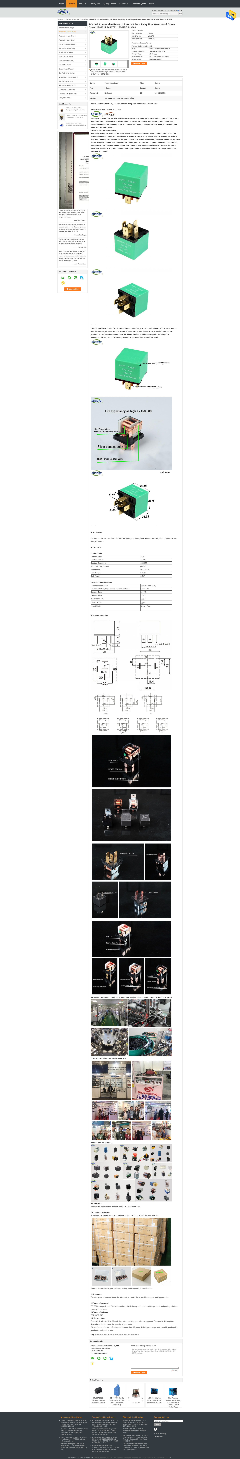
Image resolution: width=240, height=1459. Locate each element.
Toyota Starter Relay (66, 56)
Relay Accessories (65, 98)
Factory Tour (95, 4)
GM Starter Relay (64, 65)
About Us (82, 4)
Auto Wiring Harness (66, 81)
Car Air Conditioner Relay (67, 44)
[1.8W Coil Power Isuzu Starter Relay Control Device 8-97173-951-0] (62, 117)
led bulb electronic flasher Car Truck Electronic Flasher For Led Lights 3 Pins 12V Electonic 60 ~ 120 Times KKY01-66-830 (135, 1438)
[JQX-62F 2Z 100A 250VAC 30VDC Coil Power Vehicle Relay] (154, 1390)
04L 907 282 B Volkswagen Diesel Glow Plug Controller (98, 1400)
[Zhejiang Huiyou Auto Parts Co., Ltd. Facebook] (155, 1429)
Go (180, 13)
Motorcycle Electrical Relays (68, 77)
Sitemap (163, 1434)
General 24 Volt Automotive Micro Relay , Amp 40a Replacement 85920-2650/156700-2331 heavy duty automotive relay (74, 1431)
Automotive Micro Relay (67, 48)
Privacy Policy (72, 1457)
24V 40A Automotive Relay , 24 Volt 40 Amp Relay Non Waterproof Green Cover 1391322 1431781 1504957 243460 (109, 72)
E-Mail (156, 1434)
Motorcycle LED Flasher (67, 89)
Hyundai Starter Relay (66, 61)
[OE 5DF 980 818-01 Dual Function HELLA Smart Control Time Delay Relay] (117, 1390)
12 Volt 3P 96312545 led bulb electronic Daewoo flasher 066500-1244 (135, 1431)
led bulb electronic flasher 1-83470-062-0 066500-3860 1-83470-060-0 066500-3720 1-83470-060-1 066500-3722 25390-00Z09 (136, 1446)
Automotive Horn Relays (67, 36)
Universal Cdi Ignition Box (67, 94)
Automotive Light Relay (67, 40)
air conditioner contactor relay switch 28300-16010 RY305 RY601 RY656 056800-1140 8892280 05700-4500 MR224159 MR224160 (104, 1431)
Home (61, 4)
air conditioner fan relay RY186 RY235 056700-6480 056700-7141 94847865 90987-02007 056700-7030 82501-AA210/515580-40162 (105, 1423)
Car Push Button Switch (67, 73)
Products (71, 4)
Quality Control (110, 4)
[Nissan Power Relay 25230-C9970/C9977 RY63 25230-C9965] (62, 125)
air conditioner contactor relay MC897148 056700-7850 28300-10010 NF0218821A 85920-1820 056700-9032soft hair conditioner (105, 1448)
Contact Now (140, 63)
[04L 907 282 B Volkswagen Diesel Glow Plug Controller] (98, 1390)
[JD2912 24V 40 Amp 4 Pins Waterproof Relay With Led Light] (62, 109)
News (151, 4)
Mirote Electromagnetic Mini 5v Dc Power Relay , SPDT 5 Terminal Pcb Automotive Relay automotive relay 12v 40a (74, 1446)
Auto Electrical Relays (66, 28)
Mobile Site (159, 1437)
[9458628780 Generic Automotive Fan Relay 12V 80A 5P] (135, 1392)
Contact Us (123, 4)
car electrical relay (101, 1335)
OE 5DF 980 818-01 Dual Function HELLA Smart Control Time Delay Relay (117, 1401)
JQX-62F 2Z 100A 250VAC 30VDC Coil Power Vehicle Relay (154, 1400)
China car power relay (86, 1457)
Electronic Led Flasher (66, 69)
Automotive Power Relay (80, 19)
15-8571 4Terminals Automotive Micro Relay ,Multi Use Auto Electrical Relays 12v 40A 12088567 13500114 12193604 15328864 (74, 1423)
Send (157, 1424)
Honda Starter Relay (66, 52)
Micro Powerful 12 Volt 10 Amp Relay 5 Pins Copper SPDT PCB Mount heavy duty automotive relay (74, 1439)
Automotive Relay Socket (67, 85)
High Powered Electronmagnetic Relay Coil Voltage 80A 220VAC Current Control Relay (173, 1402)
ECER (169, 1457)
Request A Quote (139, 4)
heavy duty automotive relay (117, 1335)
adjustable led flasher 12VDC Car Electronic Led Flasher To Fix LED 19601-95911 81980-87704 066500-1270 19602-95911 (135, 1423)
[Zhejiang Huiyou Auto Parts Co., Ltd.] (64, 11)
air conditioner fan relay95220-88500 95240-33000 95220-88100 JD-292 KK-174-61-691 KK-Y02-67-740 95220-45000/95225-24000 (105, 1440)
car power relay (133, 1335)
